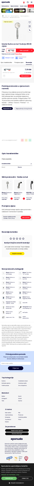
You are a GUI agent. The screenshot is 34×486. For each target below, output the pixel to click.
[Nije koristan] (22, 140)
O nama (8, 409)
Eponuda (3, 16)
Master (20, 167)
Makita (3, 396)
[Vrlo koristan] (30, 140)
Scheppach (4, 398)
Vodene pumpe (5, 385)
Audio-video (23, 6)
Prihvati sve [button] (9, 478)
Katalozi (31, 6)
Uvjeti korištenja (9, 415)
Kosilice (3, 381)
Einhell (20, 398)
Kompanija (7, 417)
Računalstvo (5, 6)
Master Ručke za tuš (14, 17)
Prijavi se (16, 368)
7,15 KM (28, 69)
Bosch (19, 396)
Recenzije (29, 62)
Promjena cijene (18, 62)
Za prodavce (8, 419)
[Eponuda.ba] (8, 2)
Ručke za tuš (5, 17)
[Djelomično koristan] (26, 140)
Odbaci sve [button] (25, 478)
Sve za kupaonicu (15, 16)
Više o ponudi (25, 76)
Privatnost (20, 415)
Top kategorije (7, 378)
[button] (17, 475)
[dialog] (17, 474)
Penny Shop (18, 54)
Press (19, 419)
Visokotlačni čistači (23, 381)
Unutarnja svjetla (22, 383)
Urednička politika (22, 417)
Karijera (7, 421)
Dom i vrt (7, 16)
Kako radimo (8, 412)
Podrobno (24, 472)
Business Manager (17, 433)
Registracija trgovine (17, 430)
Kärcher (20, 400)
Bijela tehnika (14, 6)
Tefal (3, 400)
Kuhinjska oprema (6, 383)
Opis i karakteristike (6, 62)
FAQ (19, 412)
